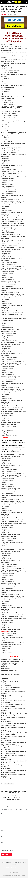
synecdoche (4, 631)
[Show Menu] (1, 2)
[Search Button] (26, 2)
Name (3, 830)
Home (3, 862)
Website (3, 842)
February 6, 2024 (13, 14)
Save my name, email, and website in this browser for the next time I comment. (14, 849)
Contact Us (15, 862)
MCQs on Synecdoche (9, 783)
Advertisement (8, 862)
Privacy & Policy (21, 862)
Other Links (14, 864)
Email (2, 836)
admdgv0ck (4, 14)
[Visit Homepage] (14, 2)
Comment (3, 813)
